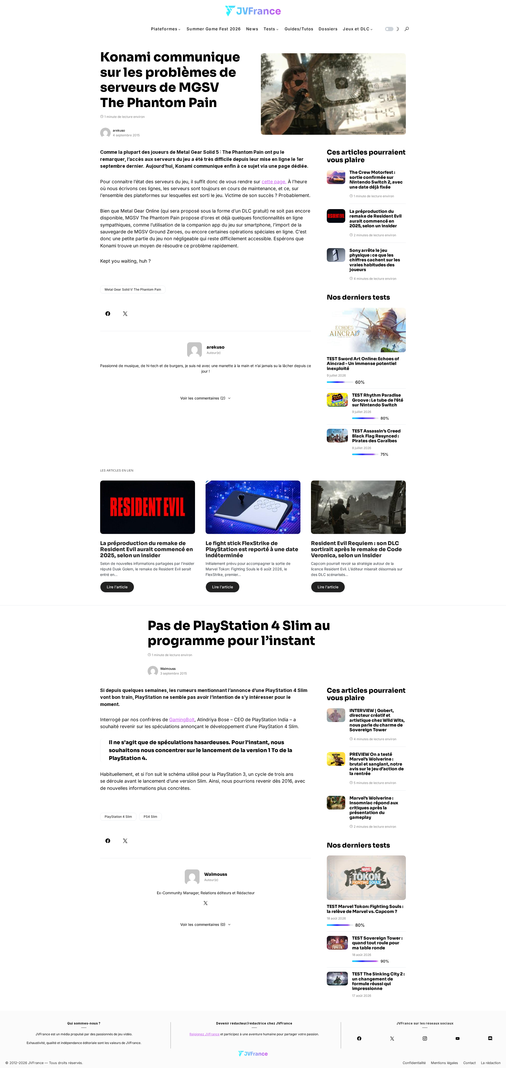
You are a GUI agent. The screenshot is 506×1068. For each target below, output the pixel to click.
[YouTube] (457, 1038)
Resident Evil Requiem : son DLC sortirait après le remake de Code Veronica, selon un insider (356, 549)
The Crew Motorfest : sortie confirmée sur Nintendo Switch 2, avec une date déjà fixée (376, 180)
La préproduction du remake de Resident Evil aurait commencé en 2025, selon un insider (375, 219)
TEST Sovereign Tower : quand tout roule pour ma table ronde (377, 943)
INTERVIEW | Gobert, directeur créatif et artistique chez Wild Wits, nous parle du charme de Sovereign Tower (377, 720)
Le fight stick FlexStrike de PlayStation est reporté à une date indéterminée (252, 549)
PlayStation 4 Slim (118, 817)
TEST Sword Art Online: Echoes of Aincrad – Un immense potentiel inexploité (363, 363)
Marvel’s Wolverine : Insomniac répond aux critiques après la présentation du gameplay (373, 808)
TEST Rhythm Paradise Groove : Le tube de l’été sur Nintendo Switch (377, 400)
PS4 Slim (150, 817)
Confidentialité (414, 1063)
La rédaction (491, 1063)
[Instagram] (424, 1038)
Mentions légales (444, 1063)
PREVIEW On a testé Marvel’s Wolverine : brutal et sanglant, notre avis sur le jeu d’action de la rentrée (376, 764)
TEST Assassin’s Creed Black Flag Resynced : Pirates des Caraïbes (376, 436)
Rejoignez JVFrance (204, 1034)
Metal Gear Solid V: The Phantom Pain (133, 289)
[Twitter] (392, 1038)
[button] (391, 29)
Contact (469, 1063)
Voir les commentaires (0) (202, 924)
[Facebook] (359, 1038)
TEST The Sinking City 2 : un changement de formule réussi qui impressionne (378, 981)
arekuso (119, 130)
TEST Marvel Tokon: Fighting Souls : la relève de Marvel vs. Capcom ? (365, 909)
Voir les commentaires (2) (202, 398)
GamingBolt (181, 719)
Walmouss (168, 669)
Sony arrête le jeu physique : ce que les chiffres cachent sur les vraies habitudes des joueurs (374, 260)
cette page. (274, 181)
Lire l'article (117, 587)
